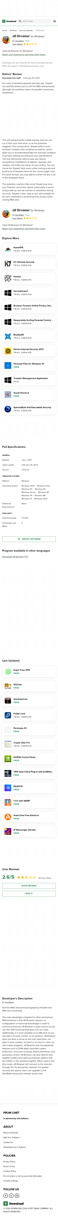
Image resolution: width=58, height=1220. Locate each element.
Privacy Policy (9, 1161)
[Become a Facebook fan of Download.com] (5, 1195)
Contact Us (8, 1142)
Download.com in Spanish (14, 1147)
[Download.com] (9, 21)
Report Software (31, 539)
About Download (10, 1133)
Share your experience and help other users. (24, 54)
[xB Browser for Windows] (6, 40)
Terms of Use (9, 1166)
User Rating (17, 44)
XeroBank (9, 1002)
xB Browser (28, 36)
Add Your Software (11, 1137)
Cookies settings (10, 1181)
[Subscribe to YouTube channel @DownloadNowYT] (17, 1195)
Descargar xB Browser (13, 556)
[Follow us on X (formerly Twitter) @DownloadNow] (11, 1195)
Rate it (29, 893)
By (18, 41)
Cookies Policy (9, 1171)
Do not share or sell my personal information (22, 1176)
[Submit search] (20, 21)
